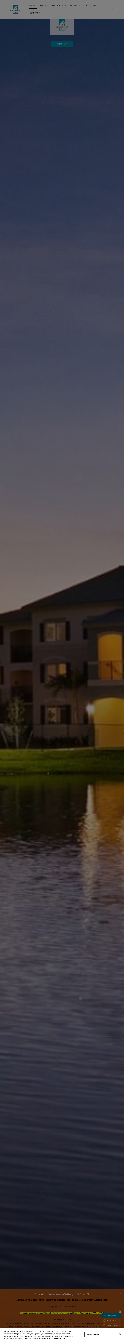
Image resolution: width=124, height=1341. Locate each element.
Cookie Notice (59, 1338)
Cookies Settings (92, 1334)
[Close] (120, 1334)
